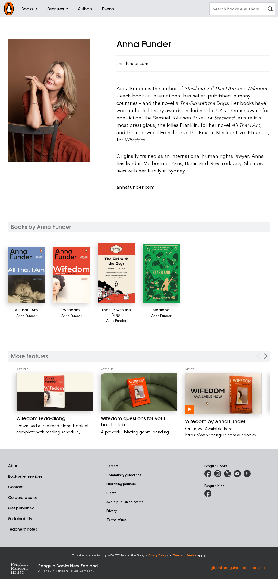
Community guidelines (123, 474)
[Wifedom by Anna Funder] (223, 393)
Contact (15, 486)
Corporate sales (22, 497)
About (14, 465)
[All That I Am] (26, 275)
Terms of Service (185, 555)
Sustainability (20, 518)
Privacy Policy (157, 555)
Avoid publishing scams (124, 501)
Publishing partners (121, 483)
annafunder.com (132, 63)
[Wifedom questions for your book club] (139, 392)
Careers (112, 465)
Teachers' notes (22, 529)
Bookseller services (25, 476)
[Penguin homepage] (9, 8)
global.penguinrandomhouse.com (240, 567)
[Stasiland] (161, 273)
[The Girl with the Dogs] (116, 273)
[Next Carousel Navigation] (265, 356)
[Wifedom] (71, 275)
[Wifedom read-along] (55, 392)
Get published (21, 508)
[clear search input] (270, 9)
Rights (111, 492)
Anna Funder (26, 315)
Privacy (111, 510)
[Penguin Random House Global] (23, 567)
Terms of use (116, 519)
